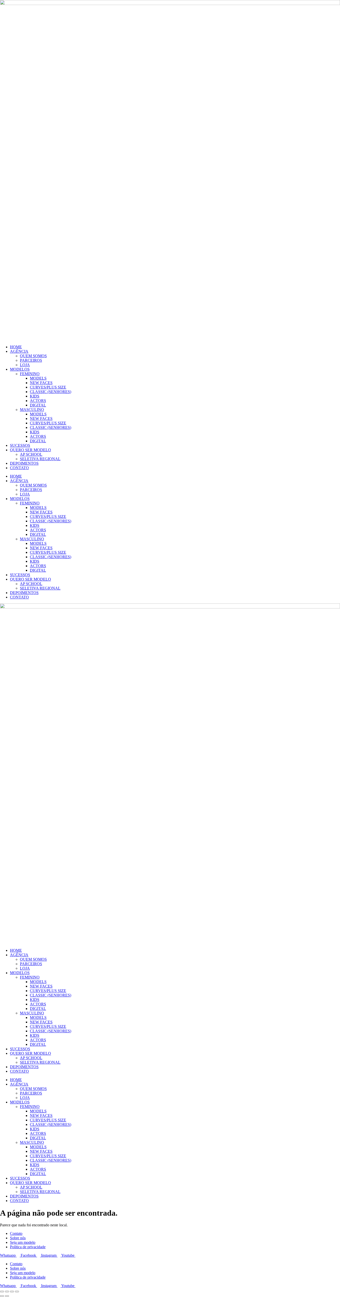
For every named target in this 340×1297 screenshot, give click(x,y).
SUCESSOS (20, 445)
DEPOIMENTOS (24, 463)
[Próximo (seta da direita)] (7, 1296)
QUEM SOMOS (33, 356)
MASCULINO (32, 409)
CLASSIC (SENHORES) (50, 392)
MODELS (38, 378)
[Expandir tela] (7, 1291)
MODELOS (20, 369)
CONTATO (19, 468)
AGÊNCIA (19, 351)
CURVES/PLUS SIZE (48, 387)
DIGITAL (38, 405)
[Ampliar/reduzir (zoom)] (2, 1291)
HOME (16, 347)
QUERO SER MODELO (30, 450)
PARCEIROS (31, 360)
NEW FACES (41, 383)
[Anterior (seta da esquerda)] (2, 1296)
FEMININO (30, 374)
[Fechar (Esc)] (17, 1291)
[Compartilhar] (12, 1291)
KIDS (34, 396)
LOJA (25, 365)
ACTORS (38, 401)
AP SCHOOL (31, 454)
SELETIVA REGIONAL (40, 459)
